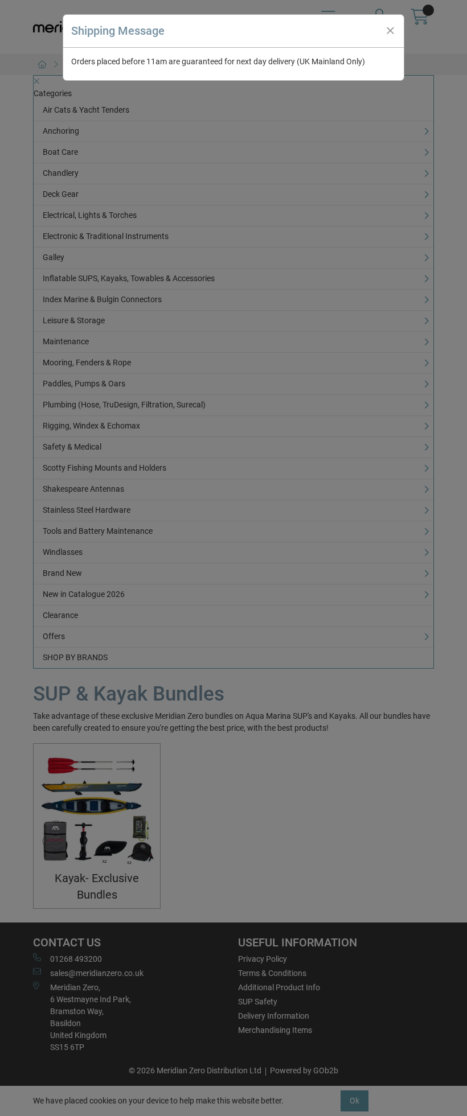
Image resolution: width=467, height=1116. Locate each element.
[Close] (390, 30)
